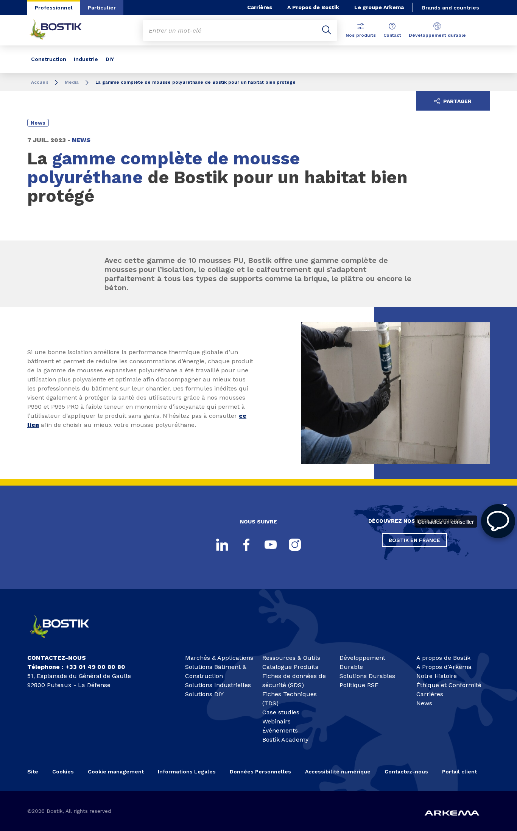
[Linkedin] (222, 545)
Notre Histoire (436, 675)
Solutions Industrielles (218, 685)
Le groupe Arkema (379, 7)
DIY (110, 59)
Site (32, 772)
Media (72, 82)
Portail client (459, 772)
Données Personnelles (260, 772)
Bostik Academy (285, 739)
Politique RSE (358, 685)
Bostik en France (414, 540)
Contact (392, 35)
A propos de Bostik (443, 657)
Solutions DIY (204, 694)
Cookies (63, 772)
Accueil (39, 82)
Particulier (102, 8)
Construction (48, 59)
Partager (457, 101)
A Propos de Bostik (313, 7)
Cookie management (116, 772)
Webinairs (276, 721)
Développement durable (437, 35)
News (424, 703)
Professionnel (54, 8)
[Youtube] (271, 545)
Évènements (280, 730)
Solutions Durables (367, 675)
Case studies (280, 712)
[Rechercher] (326, 30)
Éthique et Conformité (448, 685)
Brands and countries (450, 8)
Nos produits (361, 35)
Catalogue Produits (290, 666)
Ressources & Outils (291, 657)
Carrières (259, 7)
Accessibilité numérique (338, 772)
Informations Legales (187, 772)
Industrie (86, 59)
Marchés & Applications (219, 657)
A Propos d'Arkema (444, 666)
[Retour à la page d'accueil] (61, 30)
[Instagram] (295, 545)
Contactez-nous (406, 772)
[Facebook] (246, 545)
